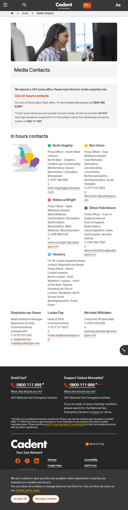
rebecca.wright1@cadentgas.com (63, 245)
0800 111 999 (29, 386)
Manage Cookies (46, 499)
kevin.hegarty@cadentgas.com (64, 190)
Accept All (20, 499)
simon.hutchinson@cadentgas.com (100, 253)
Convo (95, 412)
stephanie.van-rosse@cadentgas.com (25, 342)
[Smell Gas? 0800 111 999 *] (124, 350)
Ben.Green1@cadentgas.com (100, 198)
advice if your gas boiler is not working (64, 424)
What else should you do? (26, 392)
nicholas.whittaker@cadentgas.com (100, 333)
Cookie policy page (28, 491)
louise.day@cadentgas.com (64, 338)
